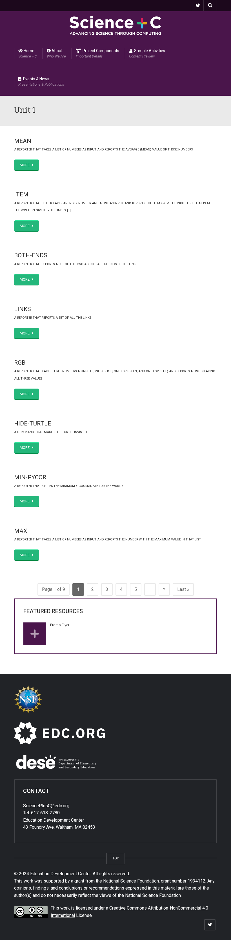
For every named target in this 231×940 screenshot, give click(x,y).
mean (22, 141)
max (20, 530)
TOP (115, 858)
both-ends (30, 255)
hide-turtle (32, 423)
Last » (183, 589)
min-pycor (30, 477)
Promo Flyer (59, 625)
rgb (19, 362)
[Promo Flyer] (34, 633)
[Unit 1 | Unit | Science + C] (115, 25)
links (22, 309)
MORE (25, 165)
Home (27, 53)
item (21, 194)
